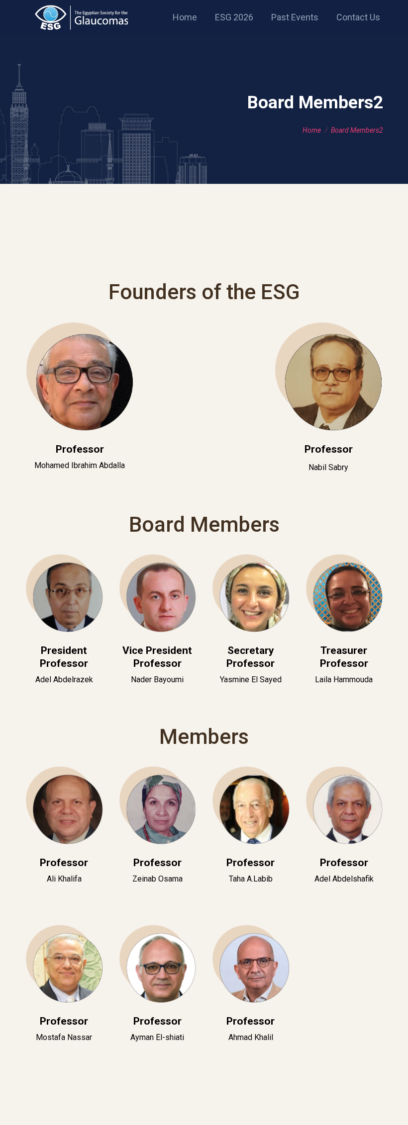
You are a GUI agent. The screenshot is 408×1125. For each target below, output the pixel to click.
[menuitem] (185, 17)
